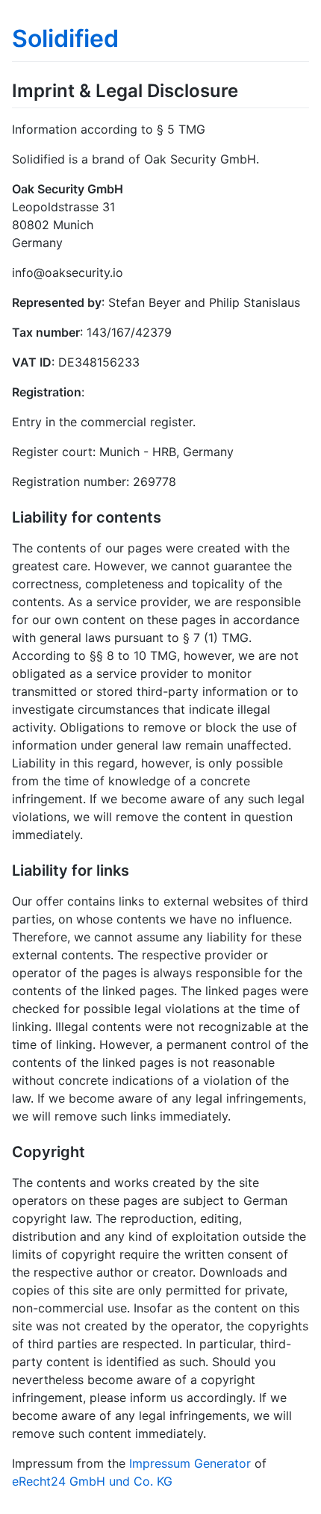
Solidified (65, 38)
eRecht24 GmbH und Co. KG (92, 1481)
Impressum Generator (190, 1463)
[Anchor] (247, 89)
